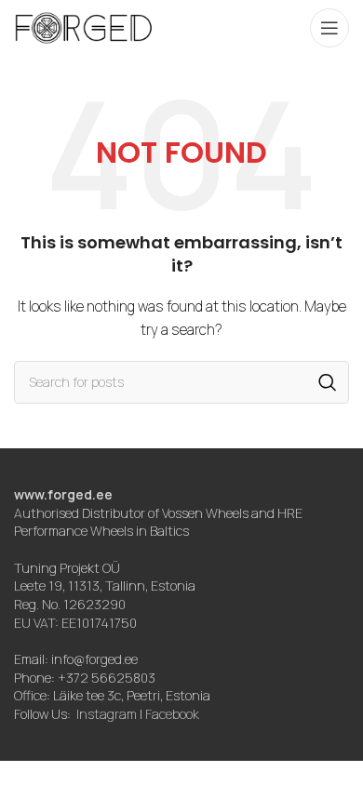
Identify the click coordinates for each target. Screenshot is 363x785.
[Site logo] (84, 26)
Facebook (172, 714)
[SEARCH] (327, 382)
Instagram (106, 714)
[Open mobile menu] (329, 28)
